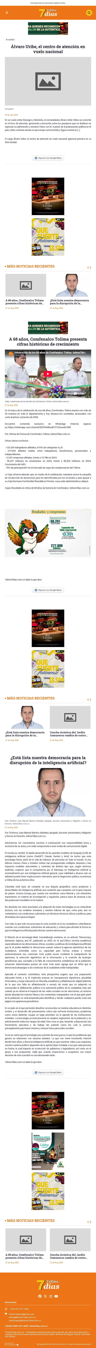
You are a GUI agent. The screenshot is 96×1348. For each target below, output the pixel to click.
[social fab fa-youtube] (56, 1296)
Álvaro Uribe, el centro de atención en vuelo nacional (40, 139)
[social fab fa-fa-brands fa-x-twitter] (45, 1296)
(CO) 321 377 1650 (19, 1309)
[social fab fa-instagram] (51, 1296)
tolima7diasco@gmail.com (21, 1314)
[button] (88, 267)
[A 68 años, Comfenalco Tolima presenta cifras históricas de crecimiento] (26, 285)
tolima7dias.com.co (60, 434)
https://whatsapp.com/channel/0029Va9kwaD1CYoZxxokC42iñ (39, 427)
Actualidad (10, 39)
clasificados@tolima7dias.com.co (25, 1320)
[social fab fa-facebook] (40, 1296)
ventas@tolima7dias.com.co (22, 1317)
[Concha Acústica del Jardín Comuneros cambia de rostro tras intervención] (70, 717)
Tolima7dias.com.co (15, 579)
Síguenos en (50, 158)
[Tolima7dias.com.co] (48, 12)
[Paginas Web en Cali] (12, 1344)
